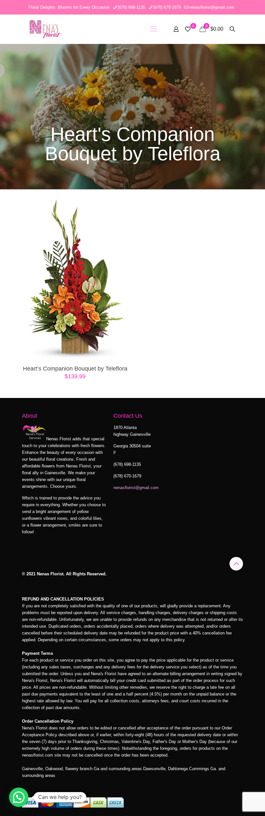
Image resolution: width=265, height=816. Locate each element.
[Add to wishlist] (121, 236)
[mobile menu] (153, 29)
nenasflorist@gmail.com (211, 7)
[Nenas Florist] (45, 29)
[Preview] (121, 250)
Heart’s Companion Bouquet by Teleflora (75, 368)
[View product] (121, 222)
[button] (18, 797)
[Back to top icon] (236, 563)
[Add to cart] (121, 208)
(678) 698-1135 (131, 7)
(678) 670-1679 (167, 7)
